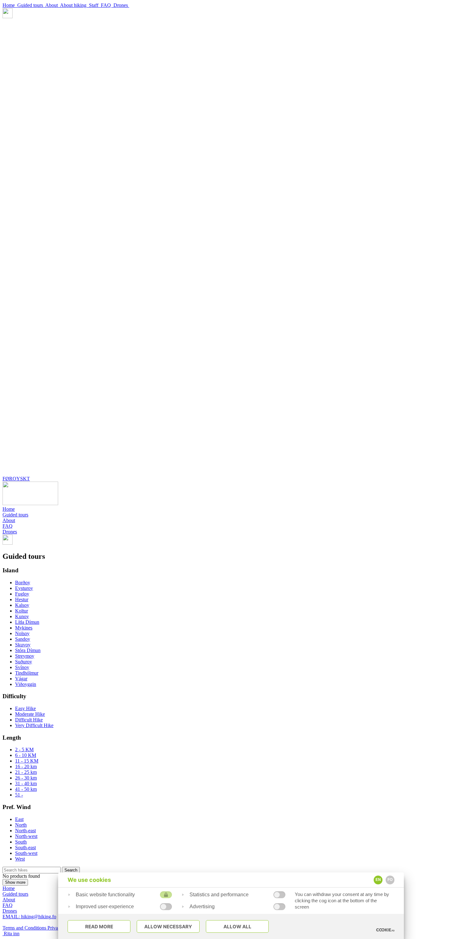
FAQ (107, 5)
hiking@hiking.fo (29, 916)
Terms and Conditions (25, 928)
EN (378, 879)
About (52, 5)
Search (70, 870)
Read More (99, 927)
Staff (95, 5)
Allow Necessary (168, 927)
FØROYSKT (16, 478)
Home (10, 5)
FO (390, 879)
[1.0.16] (385, 930)
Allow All (237, 927)
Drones (121, 5)
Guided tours (31, 5)
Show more (15, 882)
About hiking (74, 5)
